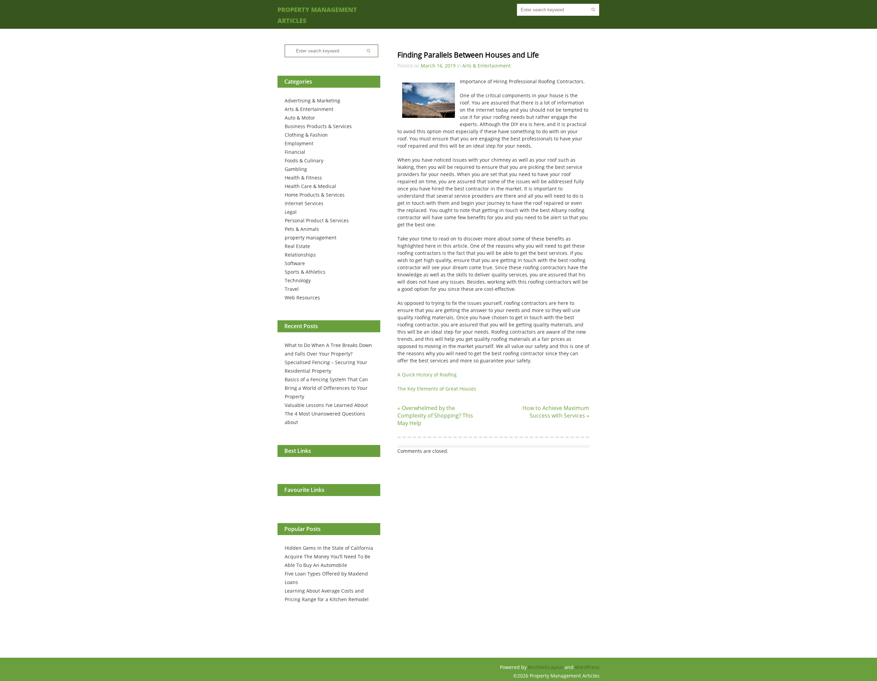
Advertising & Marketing (312, 100)
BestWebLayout (546, 667)
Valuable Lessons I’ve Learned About (326, 405)
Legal (291, 212)
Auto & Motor (300, 117)
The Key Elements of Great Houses (436, 388)
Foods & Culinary (304, 160)
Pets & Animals (302, 229)
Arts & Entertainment (309, 109)
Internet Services (304, 203)
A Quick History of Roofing (427, 374)
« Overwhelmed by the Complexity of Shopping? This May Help (435, 415)
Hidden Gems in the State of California (329, 548)
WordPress (587, 667)
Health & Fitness (303, 177)
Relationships (300, 254)
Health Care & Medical (310, 186)
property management (310, 237)
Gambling (296, 169)
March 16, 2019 (438, 65)
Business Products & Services (318, 126)
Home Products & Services (315, 194)
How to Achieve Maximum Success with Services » (555, 411)
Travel (292, 289)
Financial (295, 152)
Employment (299, 143)
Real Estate (297, 246)
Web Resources (302, 297)
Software (295, 263)
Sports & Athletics (305, 272)
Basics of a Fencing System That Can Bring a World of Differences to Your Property (326, 388)
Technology (298, 280)
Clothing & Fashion (306, 135)
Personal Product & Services (317, 220)
